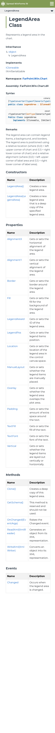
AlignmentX (14, 239)
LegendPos (14, 332)
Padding (12, 408)
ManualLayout (16, 367)
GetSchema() (15, 502)
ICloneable (12, 67)
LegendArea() (15, 186)
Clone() (11, 488)
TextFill (11, 426)
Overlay (11, 388)
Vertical (11, 446)
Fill (9, 298)
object (12, 51)
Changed (12, 582)
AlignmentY (14, 260)
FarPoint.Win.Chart (35, 78)
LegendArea (12, 10)
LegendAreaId (16, 319)
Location (12, 346)
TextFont (12, 436)
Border (11, 280)
